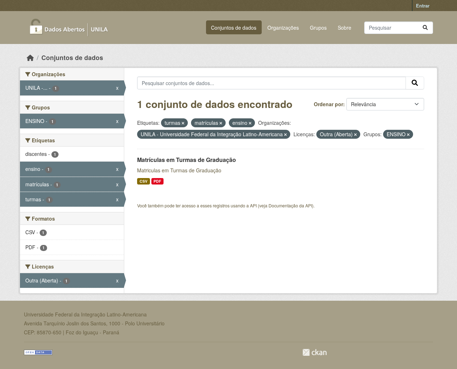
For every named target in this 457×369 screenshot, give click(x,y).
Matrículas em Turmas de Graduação (186, 160)
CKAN (314, 352)
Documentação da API (290, 205)
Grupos (318, 27)
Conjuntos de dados (233, 27)
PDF (157, 181)
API (253, 205)
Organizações (283, 27)
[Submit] (425, 27)
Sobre (344, 27)
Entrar (423, 5)
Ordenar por (328, 104)
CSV (143, 181)
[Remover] (183, 123)
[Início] (30, 57)
